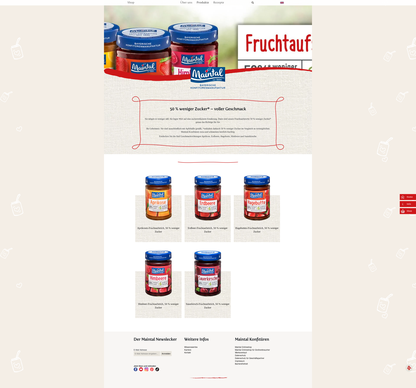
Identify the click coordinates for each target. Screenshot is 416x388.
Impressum (240, 360)
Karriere (187, 349)
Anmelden (166, 353)
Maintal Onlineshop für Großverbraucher (252, 349)
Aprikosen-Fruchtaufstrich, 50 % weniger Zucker (158, 230)
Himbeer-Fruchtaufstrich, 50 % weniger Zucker (158, 306)
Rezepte (218, 2)
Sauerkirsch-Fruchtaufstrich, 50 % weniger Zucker (207, 306)
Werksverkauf (241, 352)
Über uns (186, 2)
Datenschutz (240, 355)
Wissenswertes (190, 346)
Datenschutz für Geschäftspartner (249, 358)
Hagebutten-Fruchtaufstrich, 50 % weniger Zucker (257, 230)
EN (282, 2)
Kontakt (187, 352)
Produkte (203, 2)
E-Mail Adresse (140, 349)
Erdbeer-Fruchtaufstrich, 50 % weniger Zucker (208, 230)
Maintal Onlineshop (243, 346)
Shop (130, 2)
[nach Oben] (409, 368)
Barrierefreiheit (241, 363)
